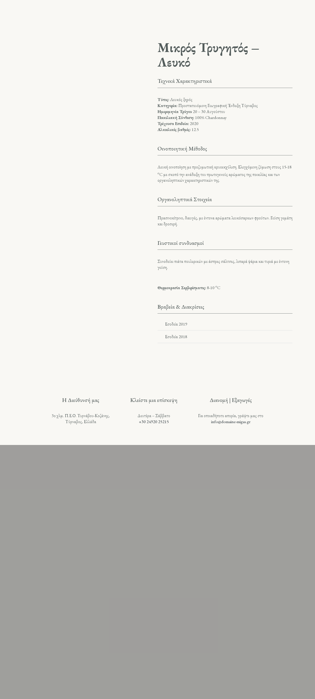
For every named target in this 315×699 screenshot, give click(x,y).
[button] (225, 324)
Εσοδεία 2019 (176, 324)
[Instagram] (137, 613)
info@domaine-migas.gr (230, 421)
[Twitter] (178, 613)
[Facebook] (157, 613)
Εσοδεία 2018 (176, 336)
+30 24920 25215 (154, 421)
